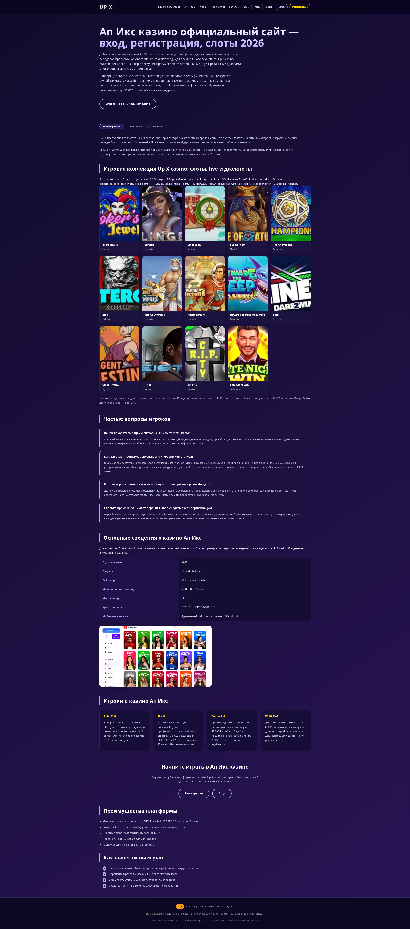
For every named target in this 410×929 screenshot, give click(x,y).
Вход (282, 6)
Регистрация (300, 6)
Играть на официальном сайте (128, 104)
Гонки (257, 6)
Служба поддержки (169, 6)
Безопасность (137, 126)
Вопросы (234, 6)
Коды (246, 6)
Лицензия (158, 126)
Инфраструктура (111, 126)
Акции (203, 6)
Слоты (268, 6)
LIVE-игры (189, 6)
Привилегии (218, 6)
